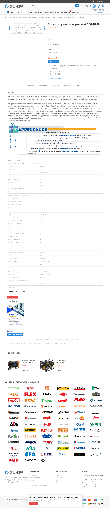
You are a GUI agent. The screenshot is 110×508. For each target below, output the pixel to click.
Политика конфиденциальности (39, 485)
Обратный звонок (100, 12)
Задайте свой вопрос (15, 334)
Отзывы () (56, 86)
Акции (57, 475)
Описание (31, 86)
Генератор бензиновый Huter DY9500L (62, 361)
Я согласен (34, 503)
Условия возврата (35, 477)
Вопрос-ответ (60, 483)
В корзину (26, 370)
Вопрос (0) (79, 86)
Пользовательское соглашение (39, 488)
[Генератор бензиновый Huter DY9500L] (47, 365)
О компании (33, 475)
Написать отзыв (59, 29)
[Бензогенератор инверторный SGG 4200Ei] (13, 29)
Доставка (32, 480)
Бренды (58, 480)
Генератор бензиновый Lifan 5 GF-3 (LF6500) (28, 361)
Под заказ (54, 61)
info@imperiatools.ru (89, 482)
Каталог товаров (18, 12)
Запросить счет (52, 39)
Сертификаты (67, 86)
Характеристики (43, 86)
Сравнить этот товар (55, 78)
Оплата (32, 483)
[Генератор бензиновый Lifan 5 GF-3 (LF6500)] (14, 365)
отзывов (51, 29)
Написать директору (98, 1)
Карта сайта (59, 477)
